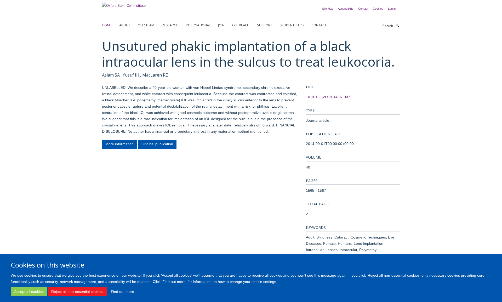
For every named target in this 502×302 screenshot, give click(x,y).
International (198, 25)
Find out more (122, 291)
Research (170, 25)
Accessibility (345, 8)
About (124, 25)
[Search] (397, 25)
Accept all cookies (29, 291)
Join (221, 25)
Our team (146, 25)
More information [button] (119, 144)
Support (264, 25)
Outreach (240, 25)
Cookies (378, 8)
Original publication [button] (157, 144)
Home (107, 25)
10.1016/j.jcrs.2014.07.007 (328, 97)
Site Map (327, 8)
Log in (392, 8)
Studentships (292, 25)
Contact (363, 8)
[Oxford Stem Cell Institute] (124, 4)
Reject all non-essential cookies (77, 291)
